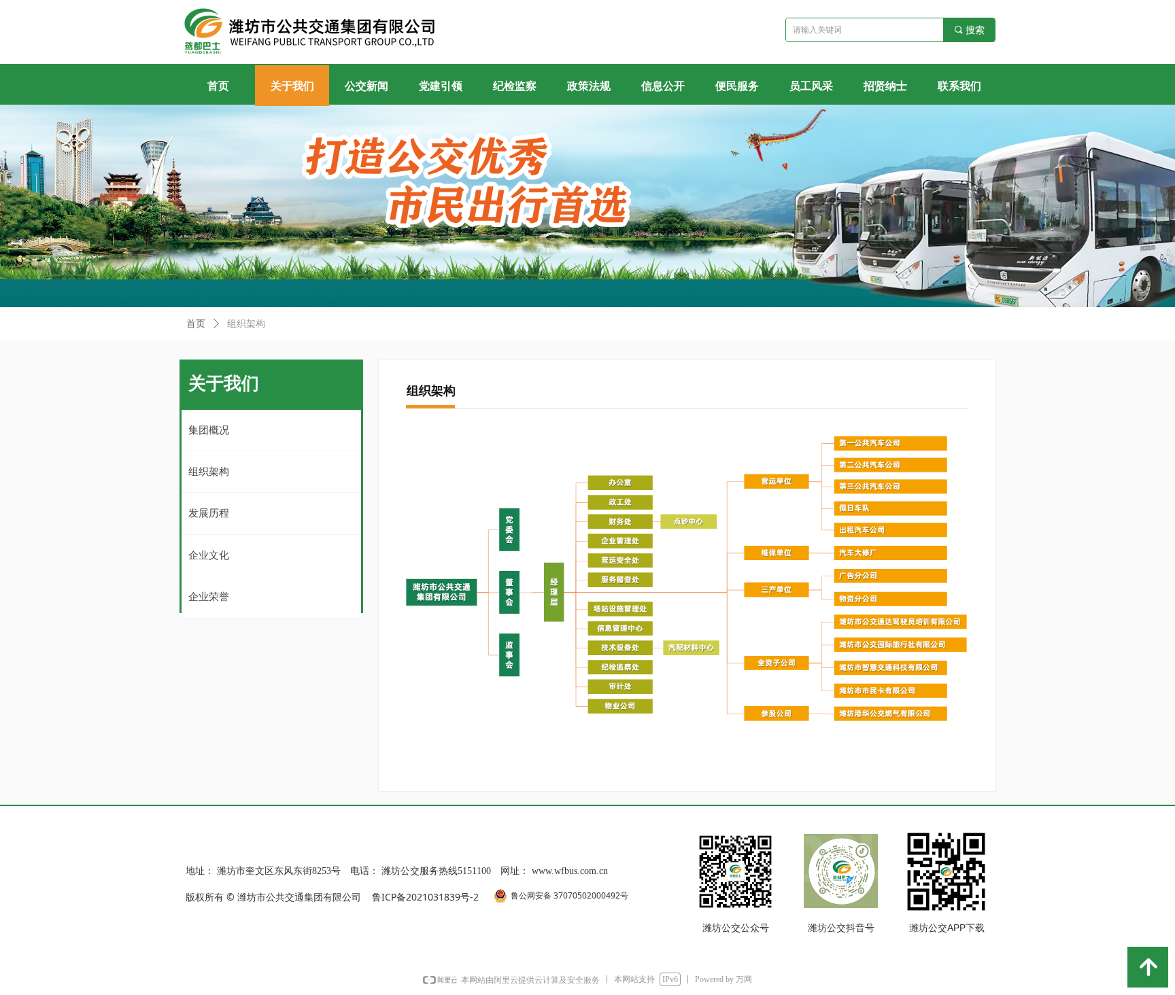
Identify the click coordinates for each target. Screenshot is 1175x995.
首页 (195, 324)
